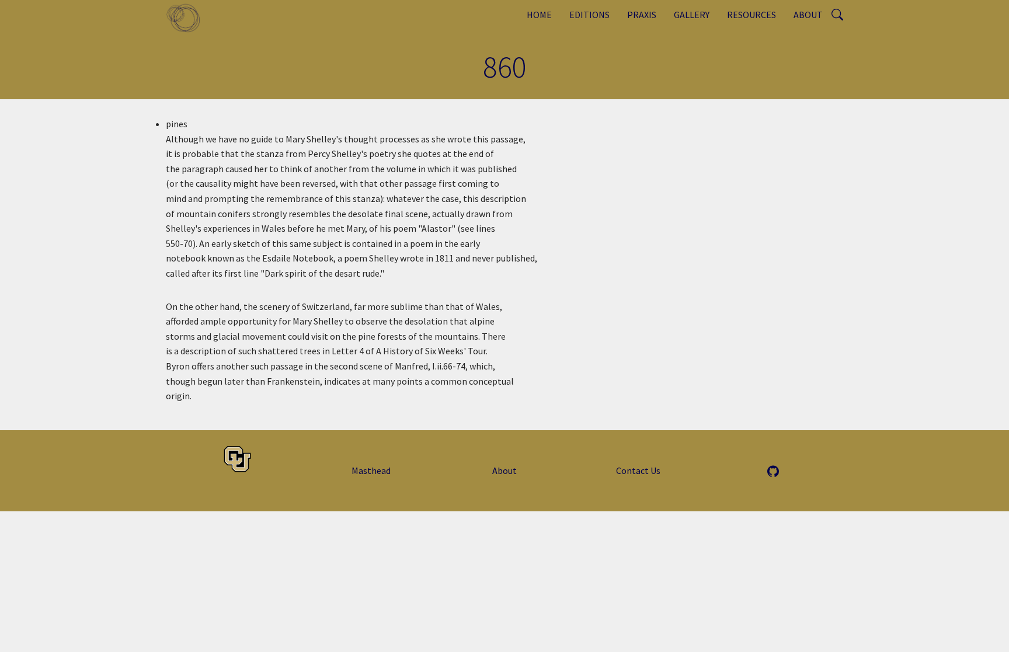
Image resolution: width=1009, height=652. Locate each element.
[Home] (188, 17)
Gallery (691, 14)
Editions (589, 14)
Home (539, 14)
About (808, 14)
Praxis (641, 14)
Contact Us (638, 470)
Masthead (371, 470)
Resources (751, 14)
